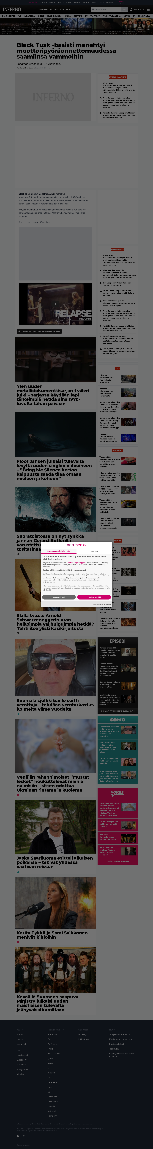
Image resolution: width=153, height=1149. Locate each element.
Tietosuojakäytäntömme (102, 604)
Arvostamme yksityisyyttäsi (58, 551)
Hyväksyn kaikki (94, 597)
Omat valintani (59, 597)
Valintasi (94, 551)
